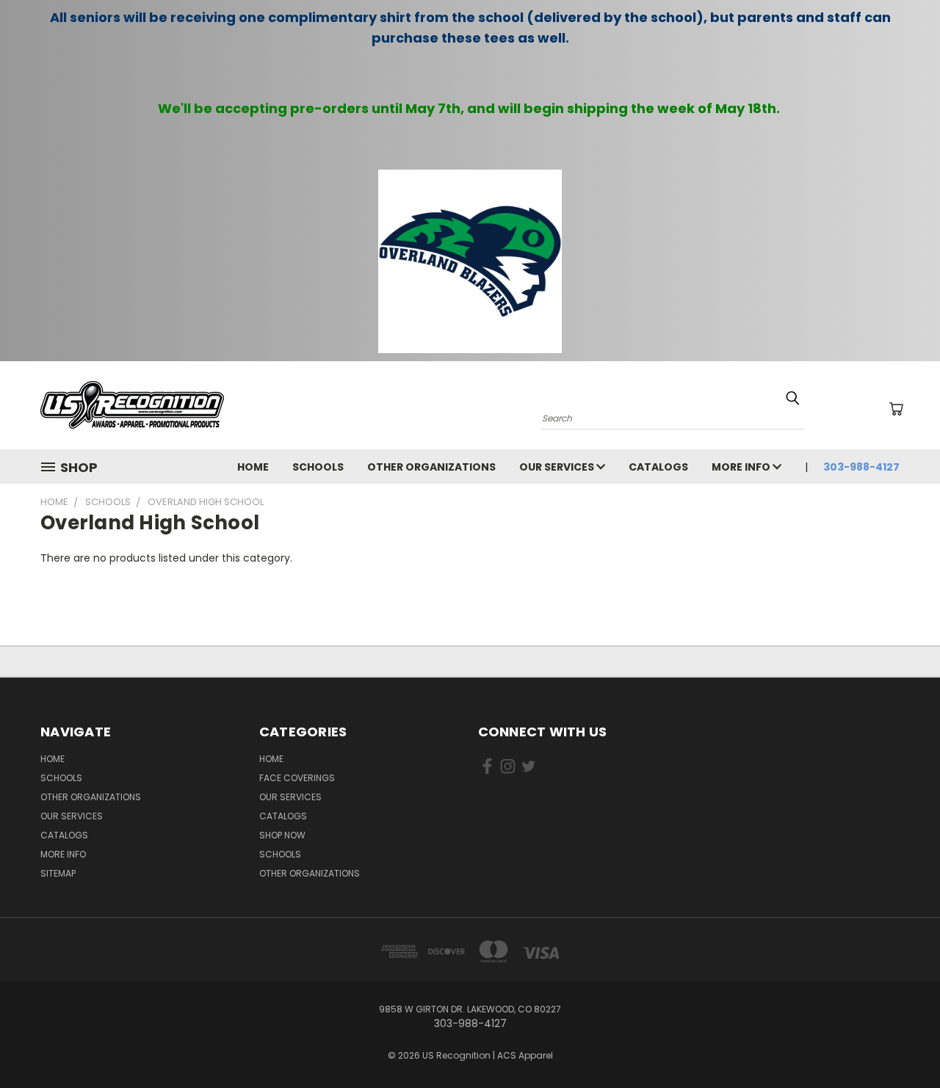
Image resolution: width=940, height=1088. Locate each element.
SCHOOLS (318, 467)
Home (271, 758)
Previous (901, 1042)
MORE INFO (742, 467)
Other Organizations (309, 873)
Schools (280, 854)
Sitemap (58, 873)
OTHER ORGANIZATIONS (431, 467)
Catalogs (658, 467)
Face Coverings (297, 778)
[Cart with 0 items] (896, 409)
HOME (253, 467)
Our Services (557, 467)
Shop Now (282, 835)
